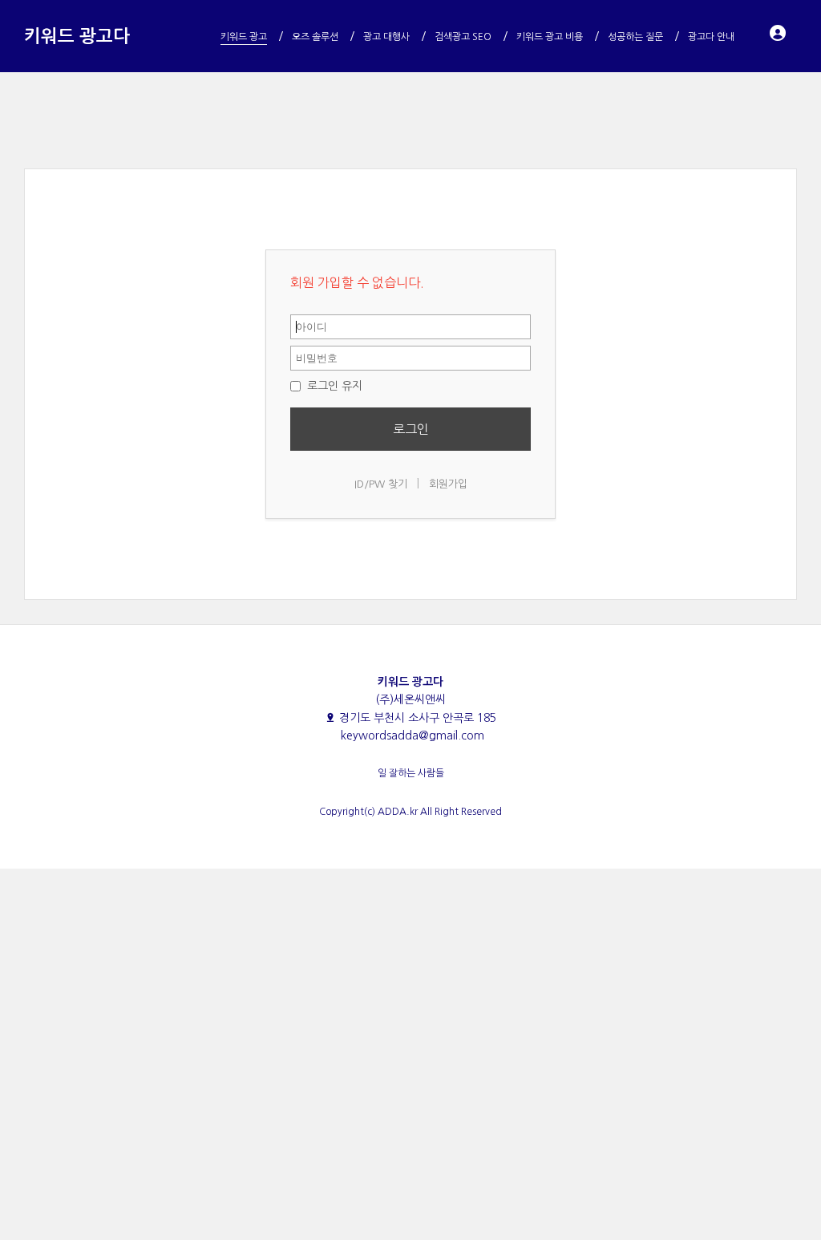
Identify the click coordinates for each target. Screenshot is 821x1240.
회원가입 (448, 484)
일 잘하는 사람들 (411, 773)
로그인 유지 (333, 385)
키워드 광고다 (77, 36)
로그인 (411, 429)
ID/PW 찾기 (380, 484)
